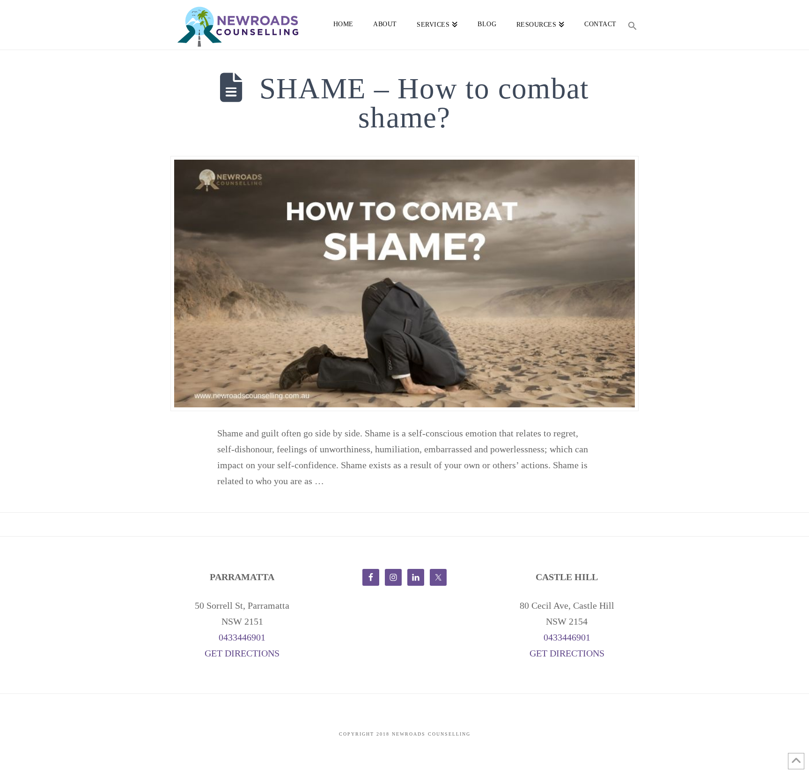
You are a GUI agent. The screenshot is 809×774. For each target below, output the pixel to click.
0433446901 (242, 637)
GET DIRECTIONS (242, 653)
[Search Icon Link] (632, 23)
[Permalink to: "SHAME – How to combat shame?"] (404, 283)
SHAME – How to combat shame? (424, 103)
